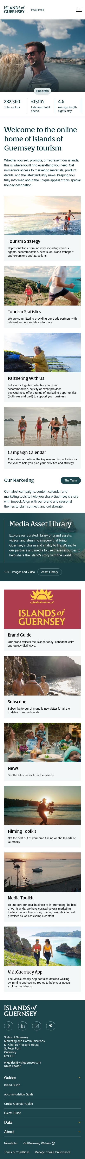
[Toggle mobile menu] (79, 10)
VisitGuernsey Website (37, 1143)
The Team (71, 480)
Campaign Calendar (27, 452)
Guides (10, 1077)
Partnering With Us (26, 378)
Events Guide (12, 1113)
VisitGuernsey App (25, 972)
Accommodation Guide (18, 1094)
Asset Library (49, 572)
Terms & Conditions (17, 1152)
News (13, 768)
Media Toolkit (21, 898)
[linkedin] (22, 1025)
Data (8, 1122)
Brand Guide (19, 635)
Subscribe (17, 701)
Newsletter (11, 1143)
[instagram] (36, 1025)
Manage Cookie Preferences (52, 1152)
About (9, 1131)
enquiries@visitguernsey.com (22, 1062)
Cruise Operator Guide (18, 1104)
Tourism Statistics (24, 311)
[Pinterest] (50, 1025)
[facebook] (8, 1025)
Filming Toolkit (22, 831)
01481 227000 (12, 1066)
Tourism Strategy (24, 241)
